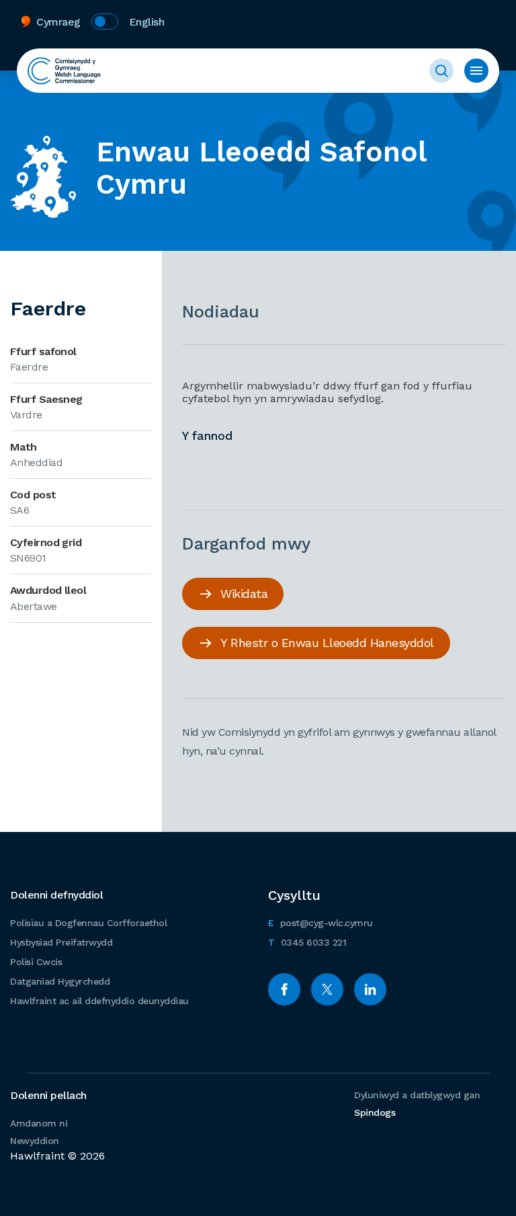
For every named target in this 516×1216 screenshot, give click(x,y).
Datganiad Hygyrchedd (60, 981)
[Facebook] (284, 989)
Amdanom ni (38, 1123)
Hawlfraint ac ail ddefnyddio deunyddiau (99, 1000)
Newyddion (34, 1140)
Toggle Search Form (441, 71)
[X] (327, 989)
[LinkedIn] (370, 989)
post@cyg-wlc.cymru (320, 922)
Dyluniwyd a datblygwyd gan (417, 1104)
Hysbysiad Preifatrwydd (61, 942)
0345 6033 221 (307, 942)
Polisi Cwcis (36, 961)
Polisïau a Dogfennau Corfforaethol (88, 922)
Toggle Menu (476, 71)
